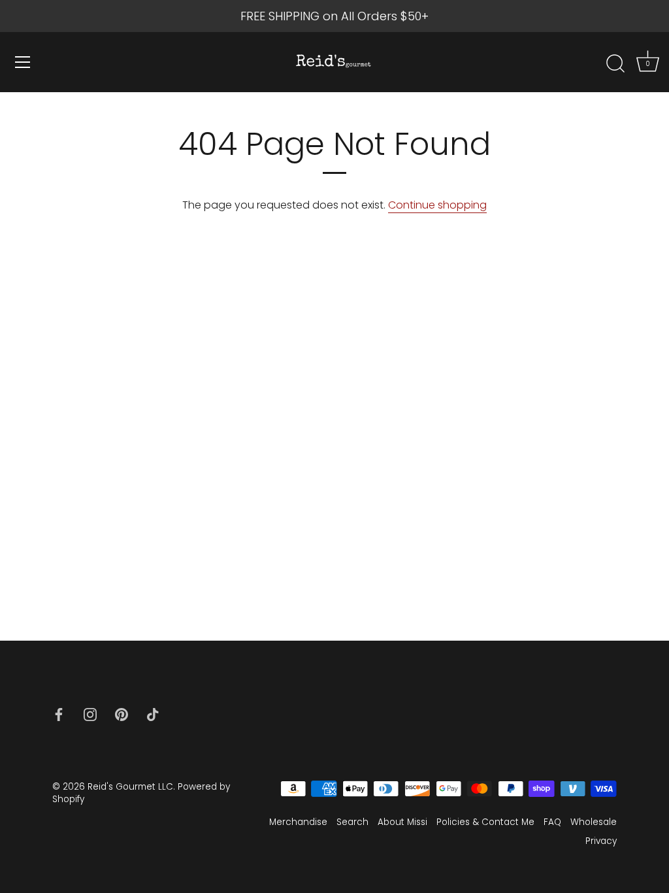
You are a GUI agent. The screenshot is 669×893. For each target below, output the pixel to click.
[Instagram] (90, 713)
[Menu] (22, 62)
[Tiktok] (152, 713)
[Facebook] (58, 713)
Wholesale (593, 822)
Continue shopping (437, 204)
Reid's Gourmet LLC (130, 787)
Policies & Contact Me (485, 822)
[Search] (615, 64)
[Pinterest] (121, 713)
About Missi (402, 822)
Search (352, 822)
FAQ (552, 822)
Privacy (601, 841)
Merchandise (298, 822)
